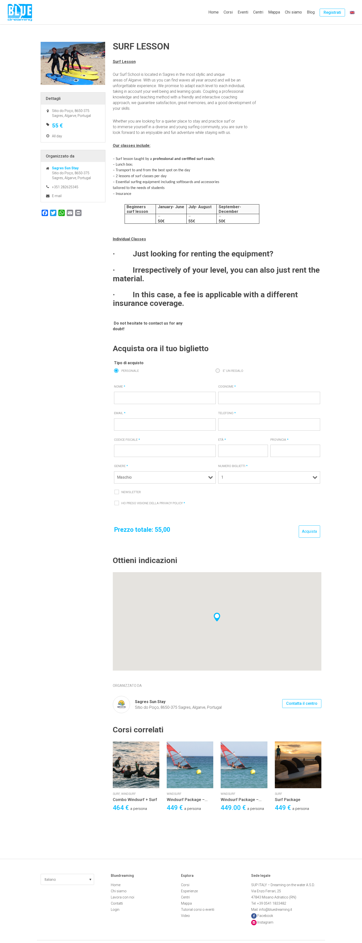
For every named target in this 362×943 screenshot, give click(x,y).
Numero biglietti (232, 466)
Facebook (265, 916)
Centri (258, 12)
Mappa (274, 12)
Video (185, 916)
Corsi (228, 12)
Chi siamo (293, 12)
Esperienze (189, 891)
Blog (311, 12)
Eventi (243, 12)
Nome (119, 386)
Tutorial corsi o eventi (197, 910)
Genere (121, 466)
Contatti (117, 903)
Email (119, 413)
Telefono (227, 413)
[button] (67, 879)
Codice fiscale (127, 439)
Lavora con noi (122, 897)
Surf (278, 794)
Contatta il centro (301, 703)
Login (115, 910)
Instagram (265, 922)
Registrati (332, 12)
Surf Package (287, 799)
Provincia (279, 439)
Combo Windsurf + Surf (135, 799)
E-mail (57, 196)
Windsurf (128, 794)
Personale (130, 371)
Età (222, 439)
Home (213, 12)
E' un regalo (233, 371)
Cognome (227, 386)
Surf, (117, 794)
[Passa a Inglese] (352, 12)
